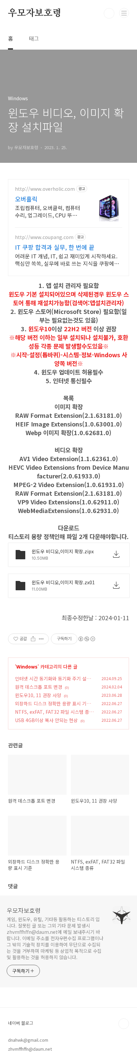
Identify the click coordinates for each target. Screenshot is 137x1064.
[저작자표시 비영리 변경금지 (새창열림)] (86, 639)
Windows (27, 666)
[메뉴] (124, 13)
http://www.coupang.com (44, 237)
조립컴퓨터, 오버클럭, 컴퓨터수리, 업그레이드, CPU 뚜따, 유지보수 (47, 211)
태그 (34, 38)
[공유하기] (33, 639)
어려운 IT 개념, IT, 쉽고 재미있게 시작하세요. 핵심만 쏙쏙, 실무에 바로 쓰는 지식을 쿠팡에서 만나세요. (67, 259)
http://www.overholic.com (45, 189)
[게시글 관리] (41, 639)
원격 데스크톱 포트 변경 (38, 686)
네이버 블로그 (20, 1023)
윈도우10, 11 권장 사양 (38, 695)
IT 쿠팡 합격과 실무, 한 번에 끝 (54, 247)
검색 (109, 13)
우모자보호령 (35, 13)
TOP (123, 1023)
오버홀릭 (26, 199)
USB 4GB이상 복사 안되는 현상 (46, 720)
